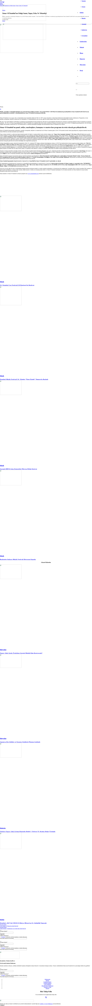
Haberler (3, 828)
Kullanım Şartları (47, 982)
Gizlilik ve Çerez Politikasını (46, 1003)
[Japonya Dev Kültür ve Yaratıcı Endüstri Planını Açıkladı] (11, 667)
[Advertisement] (46, 185)
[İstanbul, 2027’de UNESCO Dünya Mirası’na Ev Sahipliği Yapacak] (11, 848)
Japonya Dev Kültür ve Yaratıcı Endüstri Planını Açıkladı (20, 742)
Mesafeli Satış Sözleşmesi (47, 985)
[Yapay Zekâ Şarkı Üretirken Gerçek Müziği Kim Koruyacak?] (11, 578)
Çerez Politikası (47, 984)
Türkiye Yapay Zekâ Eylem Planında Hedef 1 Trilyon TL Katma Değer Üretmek (27, 831)
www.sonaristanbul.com (33, 173)
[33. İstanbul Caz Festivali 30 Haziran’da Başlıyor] (11, 210)
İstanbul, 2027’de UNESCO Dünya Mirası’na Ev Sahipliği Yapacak (23, 923)
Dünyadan (3, 649)
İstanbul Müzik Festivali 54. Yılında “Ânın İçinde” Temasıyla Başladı (24, 379)
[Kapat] (76, 89)
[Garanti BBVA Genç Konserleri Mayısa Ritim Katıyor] (11, 394)
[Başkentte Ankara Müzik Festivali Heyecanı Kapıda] (11, 484)
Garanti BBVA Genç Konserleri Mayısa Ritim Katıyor (18, 469)
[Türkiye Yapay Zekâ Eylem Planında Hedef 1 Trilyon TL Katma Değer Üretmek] (11, 757)
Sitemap (47, 988)
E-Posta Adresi (3, 931)
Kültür (2, 919)
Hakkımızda (47, 979)
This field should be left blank (7, 938)
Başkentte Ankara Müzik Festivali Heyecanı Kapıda (18, 559)
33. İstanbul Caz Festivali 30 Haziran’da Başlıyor (17, 285)
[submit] (0, 930)
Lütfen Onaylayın (4, 935)
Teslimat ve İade (47, 987)
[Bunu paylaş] (0, 109)
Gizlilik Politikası (47, 983)
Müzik (2, 281)
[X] (3, 2)
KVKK (3, 937)
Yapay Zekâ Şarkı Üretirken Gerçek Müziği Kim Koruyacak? (21, 653)
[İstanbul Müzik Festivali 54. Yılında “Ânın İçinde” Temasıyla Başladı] (11, 304)
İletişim (47, 980)
